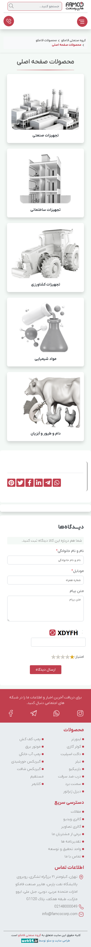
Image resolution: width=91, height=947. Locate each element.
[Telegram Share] (48, 483)
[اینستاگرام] (80, 713)
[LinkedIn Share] (39, 483)
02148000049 (65, 906)
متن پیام (77, 591)
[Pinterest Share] (11, 483)
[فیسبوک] (10, 713)
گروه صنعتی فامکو (29, 935)
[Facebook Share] (29, 483)
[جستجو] (11, 6)
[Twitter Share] (20, 483)
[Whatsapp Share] (57, 483)
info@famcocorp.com (59, 914)
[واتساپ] (57, 713)
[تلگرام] (33, 713)
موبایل (77, 571)
